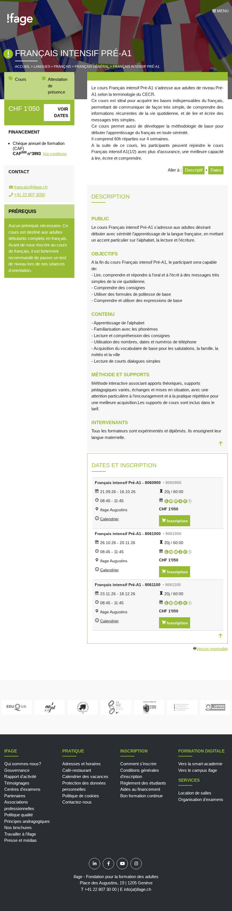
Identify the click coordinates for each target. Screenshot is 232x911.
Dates (216, 170)
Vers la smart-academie (200, 763)
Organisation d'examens (200, 799)
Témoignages (16, 783)
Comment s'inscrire (138, 763)
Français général (92, 67)
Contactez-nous (77, 802)
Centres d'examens (22, 789)
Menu (222, 11)
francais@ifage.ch (31, 187)
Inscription (177, 521)
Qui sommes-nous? (22, 763)
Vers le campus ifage (197, 770)
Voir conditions (55, 154)
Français (62, 67)
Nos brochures (18, 827)
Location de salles (194, 792)
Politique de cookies (80, 795)
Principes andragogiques (27, 821)
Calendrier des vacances (85, 776)
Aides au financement (140, 789)
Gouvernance (16, 770)
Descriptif (194, 170)
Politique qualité (18, 814)
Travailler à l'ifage (20, 834)
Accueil (22, 67)
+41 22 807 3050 (29, 194)
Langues (42, 67)
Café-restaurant (76, 770)
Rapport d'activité (20, 776)
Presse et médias (20, 840)
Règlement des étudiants (143, 783)
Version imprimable (212, 649)
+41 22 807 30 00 (101, 889)
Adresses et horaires (81, 763)
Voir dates (61, 112)
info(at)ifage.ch (137, 889)
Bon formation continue (141, 795)
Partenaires (14, 795)
